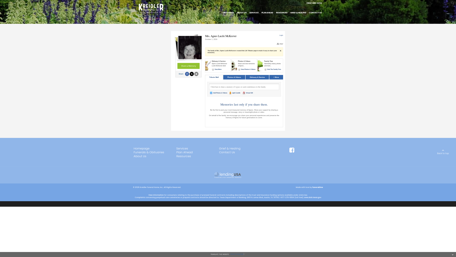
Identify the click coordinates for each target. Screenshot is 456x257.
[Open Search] (452, 3)
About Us (140, 156)
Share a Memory (188, 66)
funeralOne (317, 187)
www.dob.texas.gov (312, 197)
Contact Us (227, 152)
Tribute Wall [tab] (214, 77)
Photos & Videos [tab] (234, 77)
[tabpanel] (244, 103)
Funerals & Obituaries (149, 152)
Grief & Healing (229, 148)
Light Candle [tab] (236, 93)
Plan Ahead (184, 152)
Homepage (142, 148)
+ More (278, 77)
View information (156, 195)
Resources (183, 156)
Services (182, 148)
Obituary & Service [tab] (257, 77)
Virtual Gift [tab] (249, 93)
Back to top (443, 153)
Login (281, 35)
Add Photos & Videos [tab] (220, 93)
